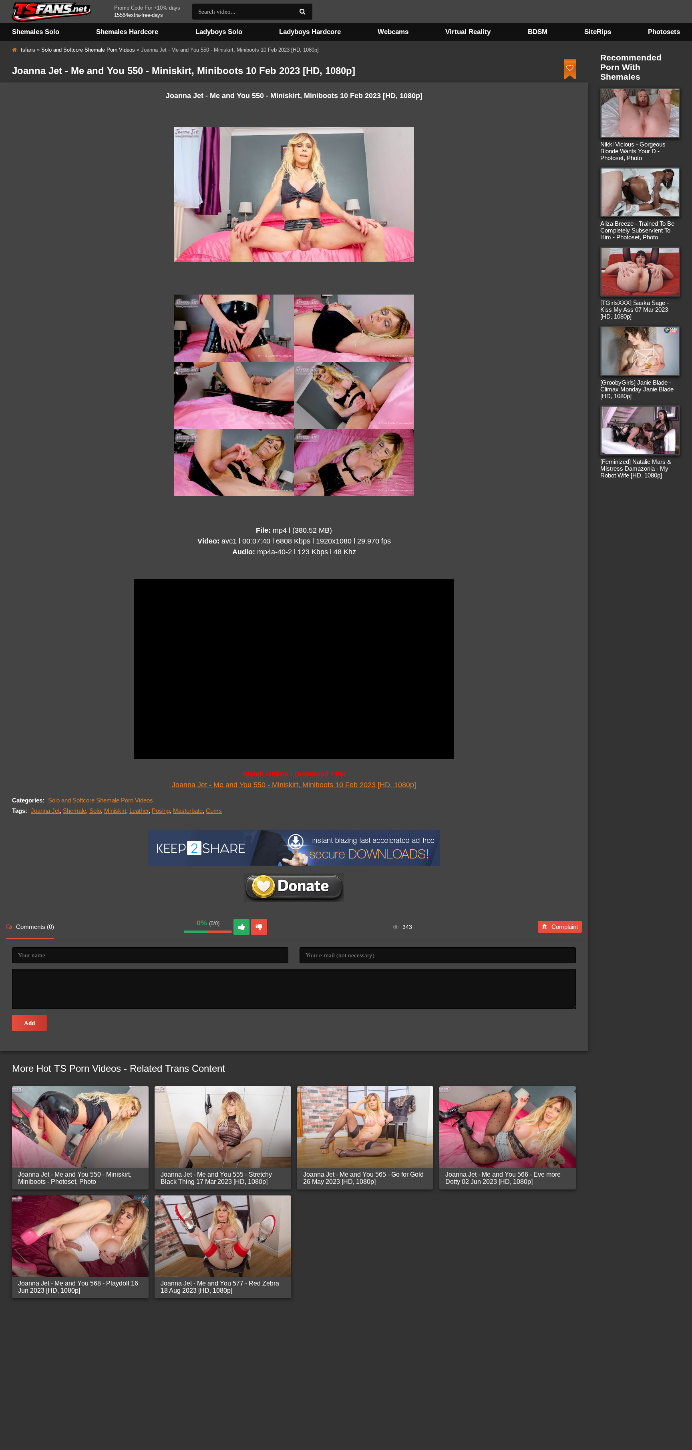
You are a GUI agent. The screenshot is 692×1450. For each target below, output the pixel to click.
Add (29, 1023)
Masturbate (188, 810)
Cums (214, 810)
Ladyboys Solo (218, 32)
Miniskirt (115, 810)
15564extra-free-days (138, 15)
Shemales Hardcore (127, 32)
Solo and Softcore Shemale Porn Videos (88, 50)
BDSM (537, 32)
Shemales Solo (35, 32)
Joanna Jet (45, 810)
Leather (139, 810)
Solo (95, 810)
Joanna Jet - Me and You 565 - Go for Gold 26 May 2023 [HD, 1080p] (363, 1178)
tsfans (28, 50)
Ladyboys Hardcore (310, 32)
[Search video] (302, 12)
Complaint (564, 926)
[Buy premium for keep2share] (294, 863)
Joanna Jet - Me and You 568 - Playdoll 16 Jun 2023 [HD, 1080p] (78, 1287)
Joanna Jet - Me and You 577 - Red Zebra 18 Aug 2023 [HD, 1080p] (220, 1287)
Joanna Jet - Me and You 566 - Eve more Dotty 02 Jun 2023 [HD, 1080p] (503, 1178)
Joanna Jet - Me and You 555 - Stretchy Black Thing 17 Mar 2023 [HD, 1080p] (216, 1178)
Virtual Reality (468, 32)
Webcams (393, 32)
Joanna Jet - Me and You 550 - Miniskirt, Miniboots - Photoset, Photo (74, 1178)
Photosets (664, 32)
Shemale (74, 810)
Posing (161, 810)
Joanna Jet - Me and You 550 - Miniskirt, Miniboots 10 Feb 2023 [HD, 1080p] (294, 785)
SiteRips (597, 32)
